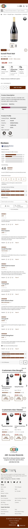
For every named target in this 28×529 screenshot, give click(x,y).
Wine (2, 489)
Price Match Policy (19, 511)
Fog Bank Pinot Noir (7, 426)
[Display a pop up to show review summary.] (12, 432)
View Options (5, 398)
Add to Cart (18, 87)
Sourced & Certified (6, 500)
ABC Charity (18, 500)
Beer (16, 489)
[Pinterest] (8, 481)
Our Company (4, 498)
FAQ (16, 509)
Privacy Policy (14, 523)
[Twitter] (11, 481)
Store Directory (4, 511)
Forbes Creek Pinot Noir (20, 426)
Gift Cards (3, 487)
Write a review (17, 59)
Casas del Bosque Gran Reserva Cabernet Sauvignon (7, 387)
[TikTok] (17, 481)
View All (24, 368)
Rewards (3, 513)
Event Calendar (5, 504)
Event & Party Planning (20, 498)
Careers (17, 502)
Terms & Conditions (14, 521)
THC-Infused (18, 487)
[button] (2, 386)
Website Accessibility (14, 525)
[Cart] (26, 6)
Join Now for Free (14, 462)
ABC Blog (3, 502)
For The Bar (17, 491)
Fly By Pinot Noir (19, 386)
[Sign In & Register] (23, 6)
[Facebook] (2, 481)
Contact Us (4, 509)
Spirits (2, 491)
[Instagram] (5, 481)
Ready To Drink (4, 493)
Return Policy (18, 513)
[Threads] (20, 481)
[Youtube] (14, 481)
